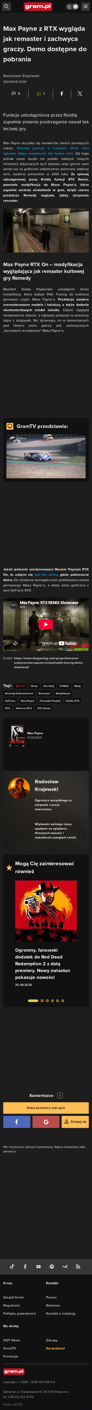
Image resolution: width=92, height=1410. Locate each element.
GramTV (9, 1348)
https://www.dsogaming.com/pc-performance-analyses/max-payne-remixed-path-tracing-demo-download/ (48, 662)
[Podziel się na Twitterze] (80, 93)
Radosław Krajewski (21, 76)
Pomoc (51, 1297)
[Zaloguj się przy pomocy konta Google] (46, 1122)
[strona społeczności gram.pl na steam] (65, 1267)
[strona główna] (38, 6)
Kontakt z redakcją (61, 1313)
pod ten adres (46, 574)
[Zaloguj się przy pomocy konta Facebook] (16, 1122)
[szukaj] (6, 6)
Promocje (10, 1356)
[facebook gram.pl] (26, 1267)
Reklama (53, 1305)
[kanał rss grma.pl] (79, 1267)
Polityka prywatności (19, 1313)
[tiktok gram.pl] (13, 1267)
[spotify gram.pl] (52, 1267)
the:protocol (55, 1348)
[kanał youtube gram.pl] (39, 1267)
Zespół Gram (13, 1297)
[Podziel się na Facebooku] (62, 93)
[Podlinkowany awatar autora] (19, 788)
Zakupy (52, 1340)
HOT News (11, 1340)
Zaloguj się (78, 1121)
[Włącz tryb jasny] (72, 6)
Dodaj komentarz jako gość (46, 1108)
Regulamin (11, 1305)
